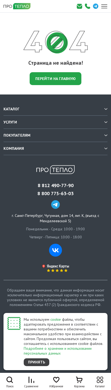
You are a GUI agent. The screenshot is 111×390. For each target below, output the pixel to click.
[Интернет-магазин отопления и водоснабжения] (19, 6)
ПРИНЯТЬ (36, 362)
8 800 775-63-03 (55, 193)
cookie (55, 319)
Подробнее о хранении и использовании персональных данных (58, 351)
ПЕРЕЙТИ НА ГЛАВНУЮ (55, 78)
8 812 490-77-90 (56, 185)
